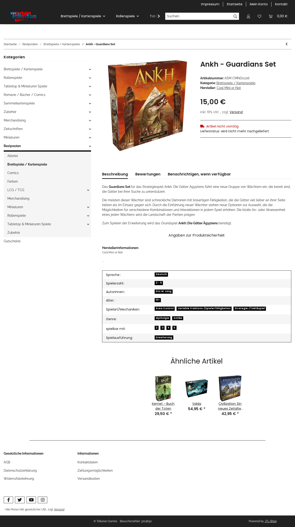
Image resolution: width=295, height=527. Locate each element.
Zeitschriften (13, 129)
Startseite (234, 4)
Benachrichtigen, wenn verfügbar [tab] (199, 174)
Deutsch (161, 274)
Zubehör (10, 112)
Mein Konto (259, 4)
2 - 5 (159, 282)
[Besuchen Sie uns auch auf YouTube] (31, 500)
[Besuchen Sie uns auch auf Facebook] (8, 500)
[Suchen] (235, 16)
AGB (7, 462)
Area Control (165, 308)
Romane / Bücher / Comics (24, 95)
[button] (248, 16)
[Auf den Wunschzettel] (183, 69)
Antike (178, 318)
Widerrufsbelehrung (19, 478)
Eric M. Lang (163, 291)
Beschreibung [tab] (115, 174)
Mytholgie (162, 318)
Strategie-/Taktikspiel (250, 308)
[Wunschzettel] (259, 16)
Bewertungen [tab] (147, 174)
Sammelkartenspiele (19, 103)
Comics (13, 173)
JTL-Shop (271, 521)
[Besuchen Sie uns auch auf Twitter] (19, 500)
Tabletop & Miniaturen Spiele (25, 86)
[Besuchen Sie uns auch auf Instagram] (42, 500)
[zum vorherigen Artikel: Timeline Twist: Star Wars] (286, 44)
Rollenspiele (13, 78)
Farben (12, 181)
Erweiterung (164, 337)
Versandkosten (88, 478)
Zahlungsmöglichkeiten (95, 470)
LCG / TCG (15, 190)
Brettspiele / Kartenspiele (235, 83)
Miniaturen (11, 137)
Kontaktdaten (87, 462)
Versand (236, 112)
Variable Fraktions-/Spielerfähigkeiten (204, 308)
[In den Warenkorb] (105, 57)
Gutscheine (12, 241)
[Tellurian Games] (24, 16)
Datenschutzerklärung (20, 470)
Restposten (12, 146)
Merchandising (15, 120)
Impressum (210, 4)
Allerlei (12, 156)
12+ (158, 300)
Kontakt (281, 4)
